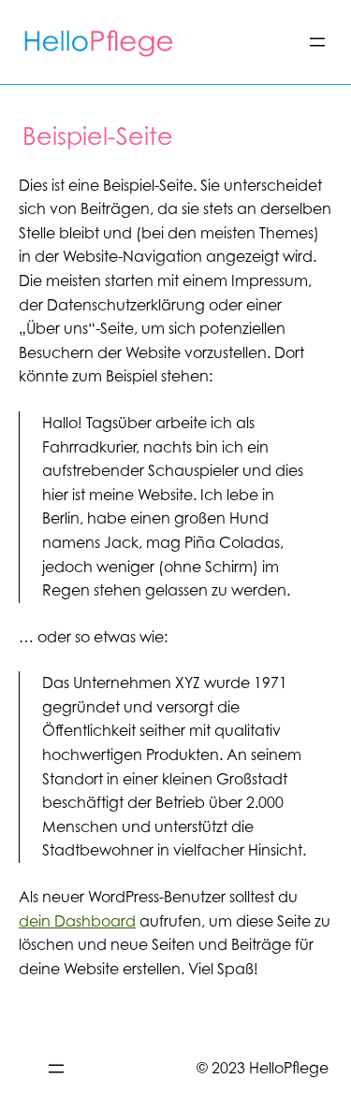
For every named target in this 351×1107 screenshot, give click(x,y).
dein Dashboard (77, 921)
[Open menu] (317, 42)
